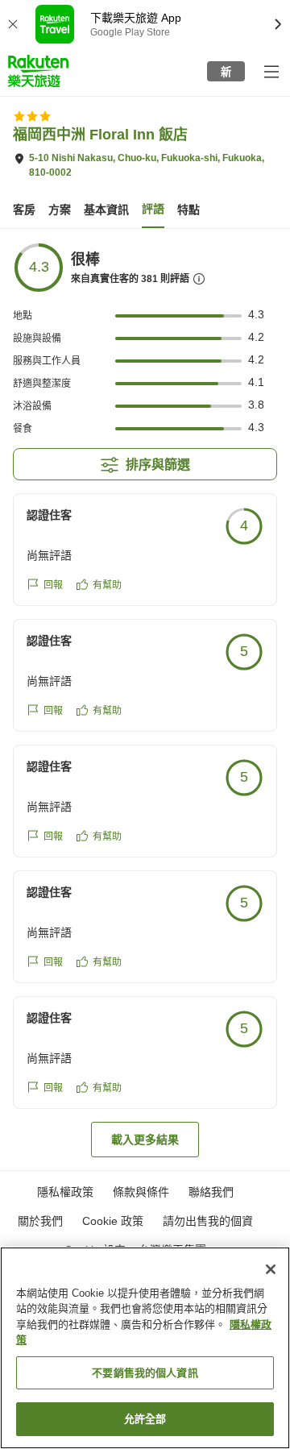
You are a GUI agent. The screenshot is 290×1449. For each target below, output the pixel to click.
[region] (145, 1348)
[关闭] (270, 1269)
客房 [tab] (24, 209)
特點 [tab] (188, 209)
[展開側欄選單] (271, 71)
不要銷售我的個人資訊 (144, 1373)
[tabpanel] (145, 699)
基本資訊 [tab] (106, 209)
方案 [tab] (59, 209)
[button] (38, 71)
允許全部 (145, 1419)
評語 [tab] (153, 208)
